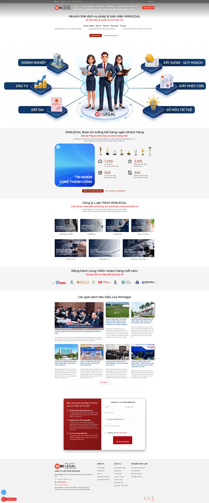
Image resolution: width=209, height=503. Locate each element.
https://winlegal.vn (62, 485)
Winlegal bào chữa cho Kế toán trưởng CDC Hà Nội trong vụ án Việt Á (117, 363)
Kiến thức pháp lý (136, 473)
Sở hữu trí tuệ (118, 479)
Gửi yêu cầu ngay (122, 442)
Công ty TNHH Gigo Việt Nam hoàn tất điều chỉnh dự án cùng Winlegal (90, 363)
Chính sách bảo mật (121, 432)
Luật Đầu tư (117, 471)
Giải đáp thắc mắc (136, 476)
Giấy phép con (118, 482)
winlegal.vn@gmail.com (64, 479)
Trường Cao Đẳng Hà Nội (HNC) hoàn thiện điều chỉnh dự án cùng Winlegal (66, 363)
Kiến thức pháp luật (109, 9)
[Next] (155, 283)
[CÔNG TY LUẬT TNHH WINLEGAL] (63, 7)
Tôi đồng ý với (117, 432)
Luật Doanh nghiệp (120, 468)
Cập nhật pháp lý (122, 9)
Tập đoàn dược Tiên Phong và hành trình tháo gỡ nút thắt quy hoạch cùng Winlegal (142, 321)
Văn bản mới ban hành (138, 468)
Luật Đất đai (118, 473)
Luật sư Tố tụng (119, 476)
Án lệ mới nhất (135, 471)
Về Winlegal (101, 468)
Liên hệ (131, 9)
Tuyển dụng (100, 471)
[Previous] (53, 283)
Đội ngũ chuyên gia (103, 476)
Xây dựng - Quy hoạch (121, 485)
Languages (150, 1)
